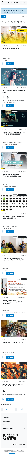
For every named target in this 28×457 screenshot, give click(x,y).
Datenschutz (22, 444)
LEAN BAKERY (12, 453)
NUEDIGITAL (6, 418)
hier (22, 12)
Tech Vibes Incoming (8, 428)
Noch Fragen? (6, 421)
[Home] (2, 2)
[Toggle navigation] (24, 2)
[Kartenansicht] (25, 17)
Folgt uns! (5, 425)
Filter (4, 16)
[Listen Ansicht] (22, 17)
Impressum (15, 444)
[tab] (4, 63)
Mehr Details (10, 63)
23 (18, 409)
